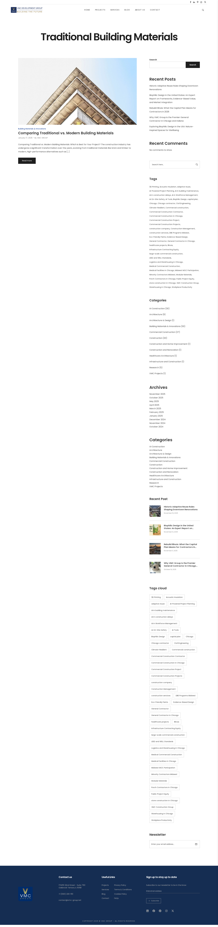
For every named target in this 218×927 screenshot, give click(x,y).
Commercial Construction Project (164, 220)
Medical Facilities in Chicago (161, 270)
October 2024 (156, 426)
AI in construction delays (160, 195)
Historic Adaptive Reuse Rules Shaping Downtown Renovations (181, 508)
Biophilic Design (180, 199)
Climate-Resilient (157, 207)
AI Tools (169, 199)
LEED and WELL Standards (160, 258)
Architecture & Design (160, 320)
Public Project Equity (185, 279)
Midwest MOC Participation (187, 270)
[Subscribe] (196, 844)
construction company (159, 228)
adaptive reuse (183, 187)
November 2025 (157, 394)
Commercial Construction (162, 332)
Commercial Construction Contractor (166, 212)
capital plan (192, 199)
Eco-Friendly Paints (157, 237)
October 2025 (156, 397)
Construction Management (183, 228)
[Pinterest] (160, 911)
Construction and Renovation (163, 349)
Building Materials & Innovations (165, 326)
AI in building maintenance (186, 191)
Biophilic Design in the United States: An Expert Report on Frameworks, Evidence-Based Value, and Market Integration (172, 99)
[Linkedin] (147, 911)
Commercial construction (177, 207)
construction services (158, 233)
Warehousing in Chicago (160, 287)
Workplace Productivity (182, 287)
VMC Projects (156, 373)
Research (154, 367)
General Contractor (158, 241)
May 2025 (154, 401)
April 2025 (154, 405)
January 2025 (156, 415)
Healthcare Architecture (161, 355)
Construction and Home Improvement (168, 344)
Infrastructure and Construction (165, 361)
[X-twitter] (172, 911)
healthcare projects (158, 245)
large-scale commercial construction (166, 253)
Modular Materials (184, 274)
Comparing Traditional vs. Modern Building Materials (66, 133)
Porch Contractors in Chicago (162, 279)
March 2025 (155, 408)
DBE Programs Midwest (179, 233)
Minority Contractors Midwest (162, 274)
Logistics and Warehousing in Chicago (166, 262)
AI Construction (157, 308)
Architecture (155, 314)
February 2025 (156, 412)
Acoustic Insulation (168, 187)
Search (153, 59)
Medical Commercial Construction (164, 266)
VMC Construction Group (188, 283)
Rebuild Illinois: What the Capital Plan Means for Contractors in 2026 (180, 546)
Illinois (170, 245)
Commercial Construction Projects (164, 224)
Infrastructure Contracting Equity (164, 249)
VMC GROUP (42, 138)
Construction (155, 338)
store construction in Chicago (162, 283)
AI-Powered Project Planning (161, 191)
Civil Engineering (183, 203)
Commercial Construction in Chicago (166, 216)
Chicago (153, 203)
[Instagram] (166, 911)
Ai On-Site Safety (157, 199)
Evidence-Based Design (177, 237)
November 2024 (157, 423)
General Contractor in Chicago (181, 241)
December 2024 (157, 419)
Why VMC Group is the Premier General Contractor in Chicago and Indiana (180, 564)
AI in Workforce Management (185, 195)
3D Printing (154, 187)
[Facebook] (154, 911)
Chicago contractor (166, 203)
